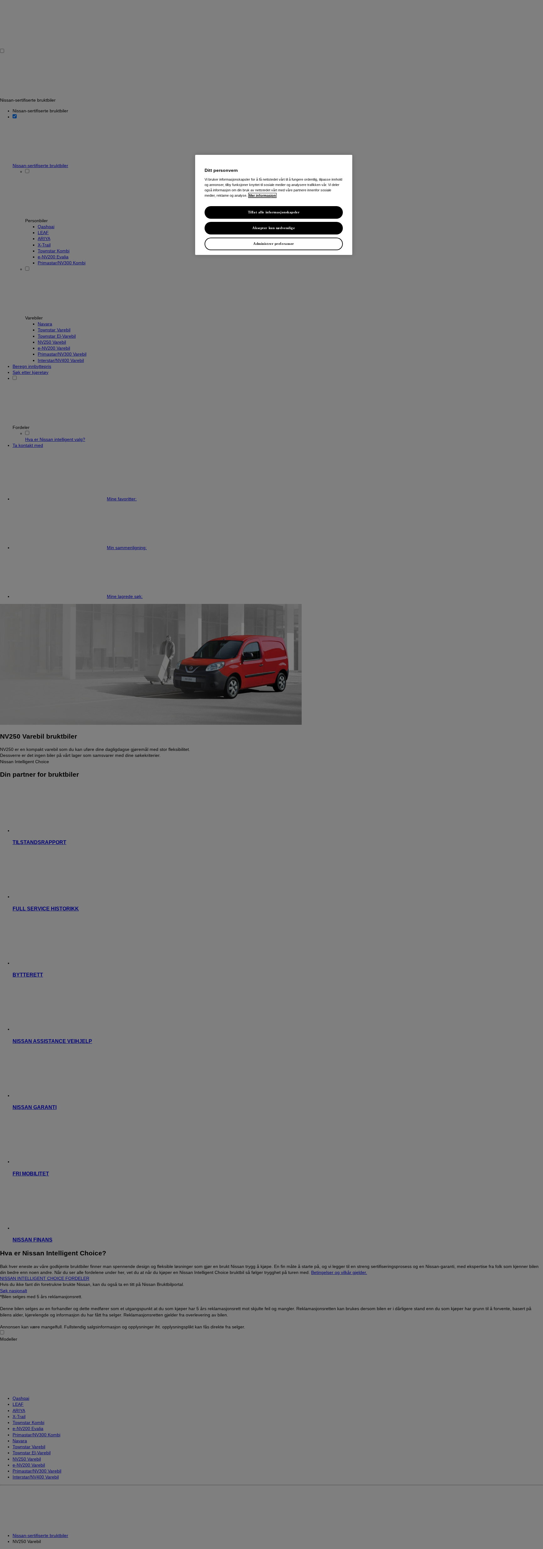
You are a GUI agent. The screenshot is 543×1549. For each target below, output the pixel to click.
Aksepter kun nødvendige (273, 228)
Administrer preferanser (273, 243)
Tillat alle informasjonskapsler (274, 212)
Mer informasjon (262, 195)
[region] (273, 205)
